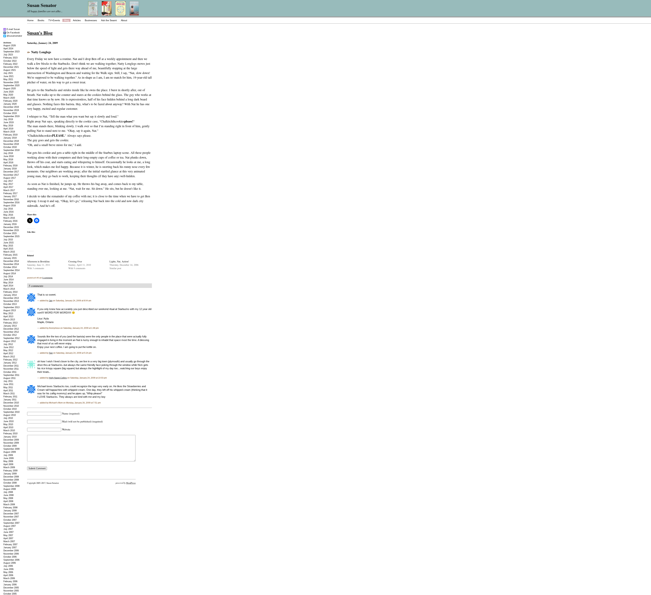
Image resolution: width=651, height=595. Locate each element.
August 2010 (9, 415)
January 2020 (10, 104)
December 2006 (11, 550)
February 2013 (10, 322)
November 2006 (11, 553)
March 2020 (9, 98)
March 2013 (9, 319)
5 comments (47, 278)
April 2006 (8, 575)
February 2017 (10, 193)
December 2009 (11, 440)
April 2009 (8, 464)
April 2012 (8, 353)
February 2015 (10, 255)
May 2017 (8, 184)
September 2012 (11, 338)
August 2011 (9, 378)
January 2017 (10, 196)
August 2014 (9, 273)
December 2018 (11, 141)
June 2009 (8, 458)
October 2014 (10, 267)
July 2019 (8, 119)
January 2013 (10, 326)
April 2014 (8, 285)
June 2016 (8, 212)
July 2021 (8, 73)
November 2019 (11, 110)
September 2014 (11, 270)
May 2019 (8, 125)
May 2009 (8, 461)
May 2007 (8, 535)
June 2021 (8, 76)
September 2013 (11, 307)
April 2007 (8, 538)
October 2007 (10, 520)
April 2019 (8, 128)
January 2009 (10, 473)
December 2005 (11, 587)
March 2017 (9, 190)
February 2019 (10, 134)
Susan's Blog (40, 32)
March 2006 (9, 578)
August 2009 (9, 452)
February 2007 (10, 544)
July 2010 (8, 418)
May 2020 (8, 94)
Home (30, 20)
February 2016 (10, 221)
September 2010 (11, 412)
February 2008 (10, 507)
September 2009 (11, 449)
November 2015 (11, 230)
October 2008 (10, 483)
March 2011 (9, 393)
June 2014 (8, 279)
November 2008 (11, 479)
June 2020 (8, 91)
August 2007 (9, 526)
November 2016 (11, 199)
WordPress (131, 482)
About (124, 20)
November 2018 (11, 144)
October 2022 (10, 61)
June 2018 (8, 156)
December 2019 (11, 107)
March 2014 (9, 289)
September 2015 (11, 236)
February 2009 (10, 470)
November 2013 (11, 301)
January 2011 (9, 399)
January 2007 (10, 547)
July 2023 (8, 54)
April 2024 (8, 48)
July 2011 (8, 381)
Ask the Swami (109, 20)
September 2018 (11, 150)
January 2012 (10, 362)
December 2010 (11, 402)
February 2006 (10, 581)
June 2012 (8, 347)
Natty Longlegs (41, 52)
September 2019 (11, 116)
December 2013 (11, 298)
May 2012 (8, 350)
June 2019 (8, 122)
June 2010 (8, 421)
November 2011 (11, 369)
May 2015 (8, 245)
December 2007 (11, 513)
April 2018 (8, 162)
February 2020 (10, 101)
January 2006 (10, 584)
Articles (77, 20)
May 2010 (8, 424)
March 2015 (9, 251)
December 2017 (11, 171)
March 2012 (9, 356)
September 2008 (11, 486)
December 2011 (11, 365)
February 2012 (10, 359)
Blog (66, 20)
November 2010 (11, 406)
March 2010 (9, 430)
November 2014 (11, 264)
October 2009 (10, 446)
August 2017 (9, 178)
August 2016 (9, 205)
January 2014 (10, 295)
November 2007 (11, 516)
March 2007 (9, 541)
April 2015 (8, 248)
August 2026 (9, 45)
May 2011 (8, 387)
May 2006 (8, 572)
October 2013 (10, 304)
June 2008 (8, 495)
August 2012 (9, 341)
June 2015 (8, 242)
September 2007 (11, 523)
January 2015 (10, 258)
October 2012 (10, 335)
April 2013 (8, 316)
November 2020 (11, 82)
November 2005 (11, 590)
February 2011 (10, 396)
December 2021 (11, 67)
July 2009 (8, 455)
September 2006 (11, 560)
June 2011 (8, 384)
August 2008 (9, 489)
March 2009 (9, 467)
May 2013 (8, 313)
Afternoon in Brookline (38, 261)
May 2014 (8, 282)
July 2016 (8, 208)
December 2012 (11, 329)
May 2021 (8, 79)
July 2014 (8, 276)
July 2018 (8, 153)
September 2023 (11, 51)
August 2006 (9, 563)
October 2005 (10, 593)
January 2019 (10, 138)
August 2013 (9, 310)
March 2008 (9, 504)
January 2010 (10, 436)
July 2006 (8, 566)
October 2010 (10, 409)
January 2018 (10, 168)
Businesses (91, 20)
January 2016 (10, 224)
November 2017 (11, 175)
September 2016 (11, 202)
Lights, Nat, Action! (119, 261)
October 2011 (9, 372)
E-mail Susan (13, 29)
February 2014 (10, 292)
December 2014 (11, 261)
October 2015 (10, 233)
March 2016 (9, 218)
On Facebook (13, 32)
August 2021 (9, 70)
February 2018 (10, 165)
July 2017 (8, 181)
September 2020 (11, 85)
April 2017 (8, 187)
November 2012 (11, 332)
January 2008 (10, 510)
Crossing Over (75, 261)
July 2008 (8, 492)
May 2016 (8, 215)
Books (41, 20)
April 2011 (8, 390)
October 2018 (10, 147)
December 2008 (11, 476)
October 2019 (10, 113)
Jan (50, 300)
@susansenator (14, 36)
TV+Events (54, 20)
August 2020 (9, 88)
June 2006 (8, 569)
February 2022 (10, 64)
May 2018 (8, 159)
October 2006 (10, 557)
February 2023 (10, 57)
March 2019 (9, 131)
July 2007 (8, 529)
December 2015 (11, 227)
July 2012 (8, 344)
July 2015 (8, 239)
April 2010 (8, 427)
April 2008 (8, 501)
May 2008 (8, 498)
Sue (51, 353)
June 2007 (8, 532)
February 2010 (10, 433)
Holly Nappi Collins (58, 378)
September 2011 (11, 375)
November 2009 (11, 443)
